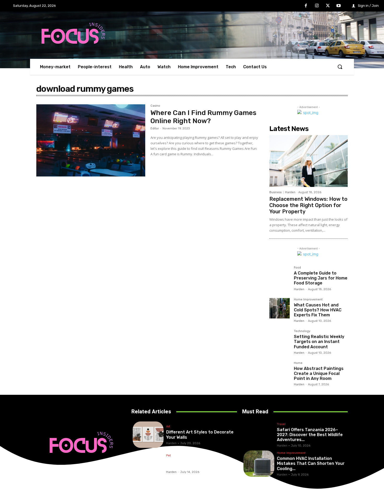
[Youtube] (338, 6)
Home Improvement (308, 299)
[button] (340, 67)
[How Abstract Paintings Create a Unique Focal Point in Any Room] (279, 372)
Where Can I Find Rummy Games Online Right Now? (203, 117)
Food (297, 267)
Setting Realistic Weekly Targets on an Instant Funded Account (319, 341)
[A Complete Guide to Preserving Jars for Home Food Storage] (279, 276)
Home (298, 363)
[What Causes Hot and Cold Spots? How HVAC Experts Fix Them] (279, 308)
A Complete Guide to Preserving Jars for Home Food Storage (320, 278)
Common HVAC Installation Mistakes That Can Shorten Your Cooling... (311, 463)
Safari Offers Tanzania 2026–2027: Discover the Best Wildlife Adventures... (310, 434)
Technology (302, 331)
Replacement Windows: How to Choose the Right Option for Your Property (308, 205)
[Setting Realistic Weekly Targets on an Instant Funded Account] (279, 340)
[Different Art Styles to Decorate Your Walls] (148, 434)
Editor (154, 128)
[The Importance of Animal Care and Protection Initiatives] (148, 463)
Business (275, 192)
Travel (281, 424)
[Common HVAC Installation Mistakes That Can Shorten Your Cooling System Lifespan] (258, 463)
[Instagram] (316, 6)
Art (168, 426)
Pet (168, 455)
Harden (290, 192)
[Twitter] (327, 6)
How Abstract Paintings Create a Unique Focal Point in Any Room (319, 373)
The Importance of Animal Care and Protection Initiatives (198, 464)
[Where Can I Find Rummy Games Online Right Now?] (90, 140)
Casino (155, 105)
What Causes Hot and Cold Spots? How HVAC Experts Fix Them (317, 309)
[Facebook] (306, 6)
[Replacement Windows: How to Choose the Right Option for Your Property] (308, 161)
